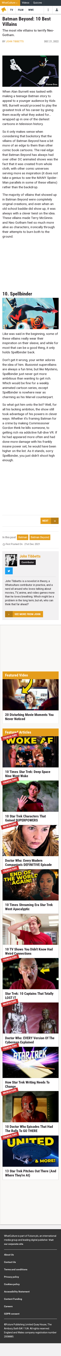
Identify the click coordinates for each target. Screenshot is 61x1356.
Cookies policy (12, 1284)
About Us (9, 1254)
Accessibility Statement (17, 1291)
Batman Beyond (40, 537)
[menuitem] (10, 3)
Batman (22, 537)
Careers (8, 1306)
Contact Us (10, 1262)
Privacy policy (11, 1276)
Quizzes (37, 2)
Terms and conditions (15, 1269)
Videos (25, 2)
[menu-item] (12, 10)
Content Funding (13, 1299)
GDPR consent (11, 1313)
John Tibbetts (15, 41)
